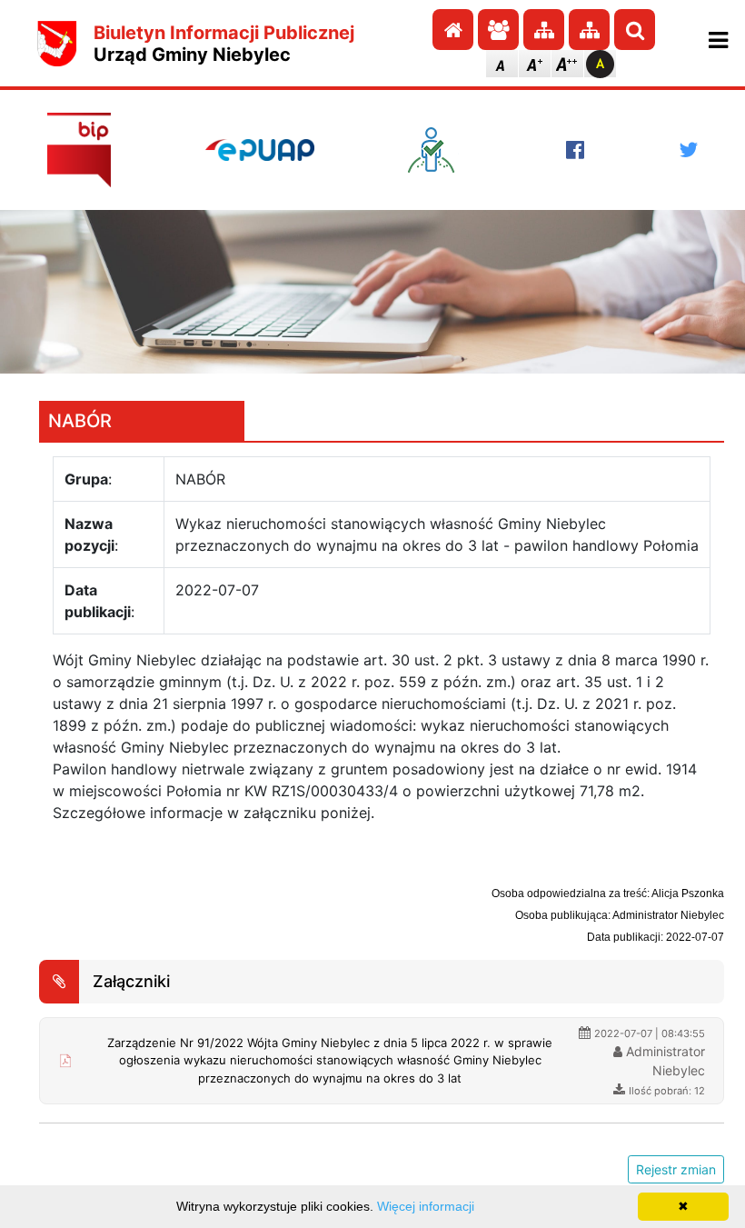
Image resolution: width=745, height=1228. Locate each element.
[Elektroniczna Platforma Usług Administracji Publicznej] (259, 150)
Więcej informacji (425, 1206)
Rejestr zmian (676, 1169)
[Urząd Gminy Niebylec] (57, 43)
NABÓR (80, 421)
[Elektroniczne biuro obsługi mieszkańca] (440, 150)
